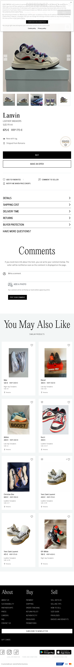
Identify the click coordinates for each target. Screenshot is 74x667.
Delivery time (11, 211)
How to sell (56, 608)
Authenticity (31, 615)
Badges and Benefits (60, 619)
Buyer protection (13, 224)
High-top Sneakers (47, 558)
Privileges (30, 619)
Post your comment (17, 297)
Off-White (44, 551)
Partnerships (7, 608)
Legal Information (13, 657)
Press (3, 611)
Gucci (43, 437)
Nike (5, 380)
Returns (8, 218)
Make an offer (37, 163)
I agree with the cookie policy (37, 22)
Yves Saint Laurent (48, 494)
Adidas (6, 437)
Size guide (55, 611)
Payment (29, 600)
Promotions (31, 623)
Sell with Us (56, 600)
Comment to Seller (50, 179)
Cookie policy (32, 28)
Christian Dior (9, 494)
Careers (5, 615)
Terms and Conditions (29, 657)
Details (7, 198)
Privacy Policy (45, 657)
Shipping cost (11, 204)
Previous (5, 58)
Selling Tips (56, 604)
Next (69, 58)
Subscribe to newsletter (37, 631)
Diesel (43, 380)
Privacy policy (42, 28)
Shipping (30, 604)
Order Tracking (33, 608)
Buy (37, 155)
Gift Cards (6, 640)
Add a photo (20, 284)
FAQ (2, 619)
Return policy (32, 611)
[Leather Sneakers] (37, 58)
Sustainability (7, 604)
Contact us (6, 623)
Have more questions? (17, 231)
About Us (5, 600)
